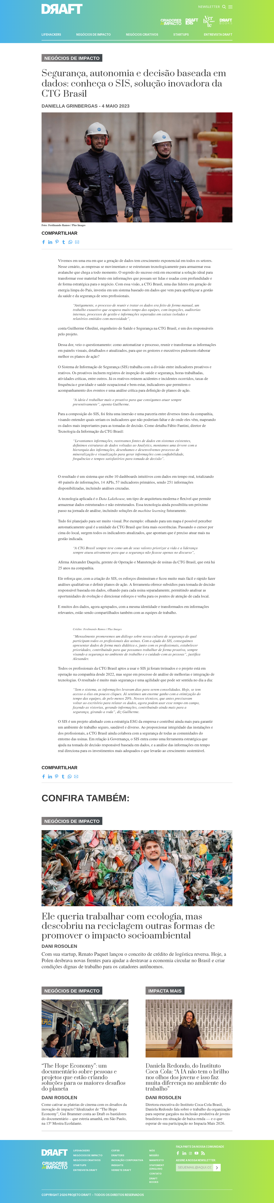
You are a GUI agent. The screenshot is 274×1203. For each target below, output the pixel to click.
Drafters (117, 1155)
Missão (154, 1155)
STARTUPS (181, 35)
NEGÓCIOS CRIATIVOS (142, 35)
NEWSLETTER (209, 7)
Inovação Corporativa (127, 1160)
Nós (152, 1150)
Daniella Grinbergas (70, 105)
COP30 (115, 1150)
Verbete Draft (121, 1170)
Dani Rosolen (59, 946)
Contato (155, 1174)
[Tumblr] (64, 242)
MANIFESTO (156, 1160)
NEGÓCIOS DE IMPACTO (93, 35)
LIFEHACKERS (51, 35)
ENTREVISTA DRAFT (218, 35)
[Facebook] (43, 242)
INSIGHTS (117, 1165)
